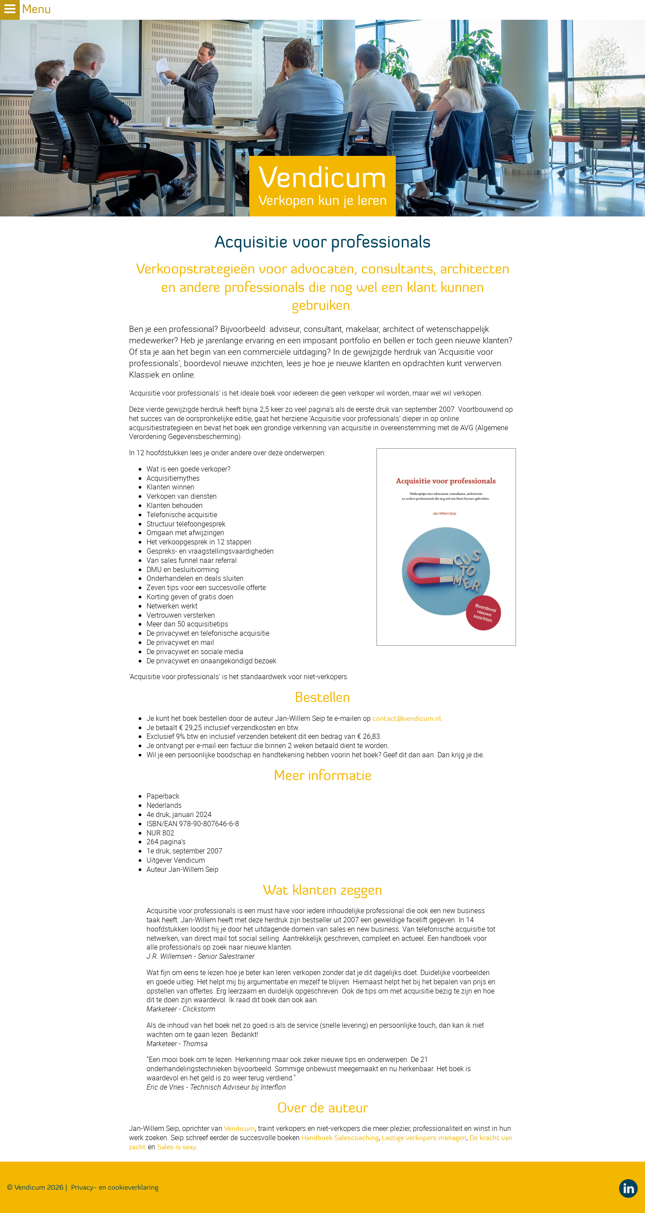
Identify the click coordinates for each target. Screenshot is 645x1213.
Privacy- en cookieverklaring (114, 1187)
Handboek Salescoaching (340, 1137)
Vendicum (322, 183)
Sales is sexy (176, 1146)
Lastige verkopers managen (424, 1137)
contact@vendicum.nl (407, 718)
